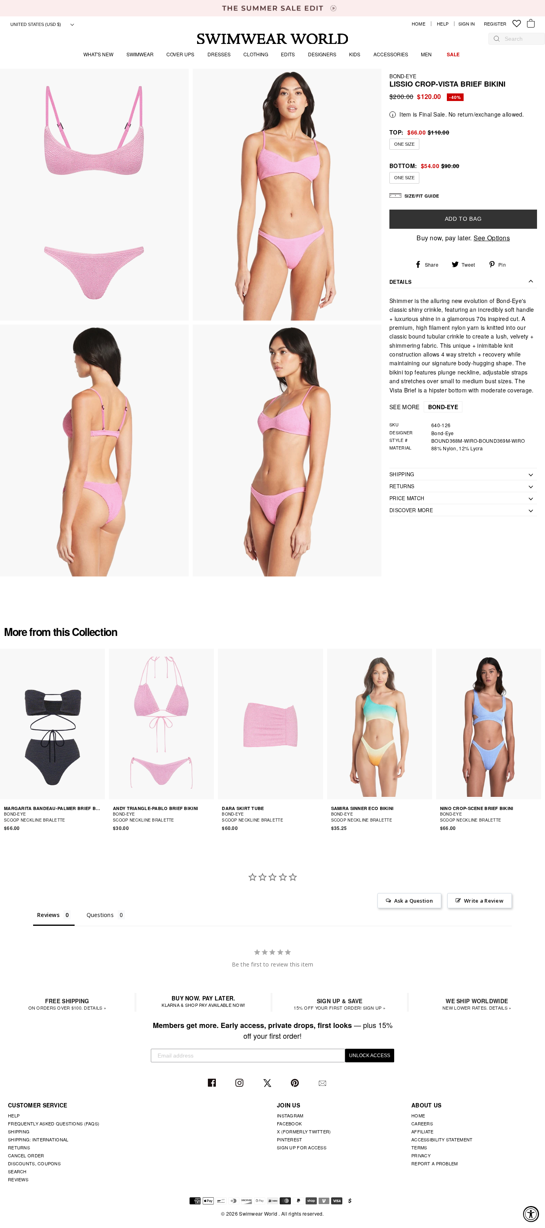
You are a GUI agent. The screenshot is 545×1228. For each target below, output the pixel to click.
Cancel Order (26, 1155)
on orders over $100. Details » (67, 1004)
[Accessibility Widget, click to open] (531, 1214)
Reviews (18, 1179)
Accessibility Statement (441, 1139)
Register (495, 24)
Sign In (468, 24)
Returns (19, 1147)
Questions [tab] (100, 915)
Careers (422, 1123)
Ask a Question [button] (413, 900)
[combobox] (521, 38)
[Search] (497, 38)
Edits (288, 54)
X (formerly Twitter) (304, 1131)
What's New (98, 54)
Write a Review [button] (484, 900)
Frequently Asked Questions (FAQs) (53, 1123)
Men (426, 54)
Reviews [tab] (48, 915)
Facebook (213, 1083)
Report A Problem (434, 1163)
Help (442, 24)
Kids (354, 54)
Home (418, 24)
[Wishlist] (516, 24)
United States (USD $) (36, 24)
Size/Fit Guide (422, 196)
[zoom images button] (94, 195)
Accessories (390, 54)
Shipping (19, 1131)
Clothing (255, 54)
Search (17, 1171)
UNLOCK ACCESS (369, 1055)
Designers (322, 54)
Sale (453, 54)
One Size (404, 144)
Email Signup (323, 1083)
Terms (419, 1147)
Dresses (219, 54)
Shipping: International (38, 1139)
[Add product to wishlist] (100, 817)
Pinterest (296, 1083)
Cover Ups (180, 54)
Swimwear (140, 54)
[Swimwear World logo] (272, 39)
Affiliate (422, 1131)
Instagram (240, 1083)
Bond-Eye (403, 76)
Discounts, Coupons (34, 1163)
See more (423, 407)
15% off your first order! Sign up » (339, 1004)
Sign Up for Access (301, 1147)
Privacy (420, 1155)
